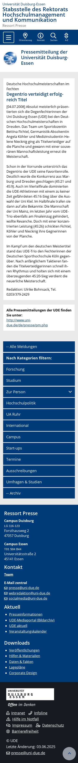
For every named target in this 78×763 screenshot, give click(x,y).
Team (8, 574)
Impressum (22, 725)
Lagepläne (17, 667)
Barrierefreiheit (25, 731)
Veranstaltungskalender (28, 631)
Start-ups (14, 448)
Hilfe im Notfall (25, 718)
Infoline (40, 712)
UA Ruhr (13, 414)
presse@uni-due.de (24, 587)
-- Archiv (13, 493)
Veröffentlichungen (24, 650)
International (17, 425)
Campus (13, 436)
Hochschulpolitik (21, 402)
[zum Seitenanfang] (69, 753)
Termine (13, 459)
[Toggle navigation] (8, 37)
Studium (13, 380)
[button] (41, 37)
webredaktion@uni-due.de (29, 593)
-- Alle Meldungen (21, 346)
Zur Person (15, 391)
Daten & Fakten (21, 661)
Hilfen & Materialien (24, 656)
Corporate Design (23, 673)
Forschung (15, 369)
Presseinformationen (25, 614)
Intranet (18, 712)
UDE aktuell (18, 625)
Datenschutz (53, 725)
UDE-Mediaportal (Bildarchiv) (31, 620)
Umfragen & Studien (24, 481)
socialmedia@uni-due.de (28, 598)
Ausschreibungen (21, 470)
